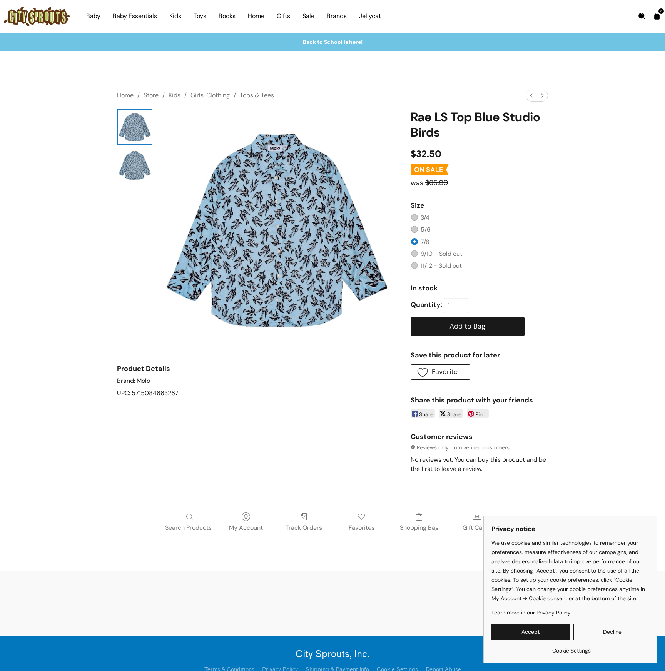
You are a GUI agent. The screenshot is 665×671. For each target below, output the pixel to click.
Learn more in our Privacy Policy (531, 612)
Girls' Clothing (210, 95)
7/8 (425, 242)
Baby (93, 16)
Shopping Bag (419, 528)
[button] (440, 372)
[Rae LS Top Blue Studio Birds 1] (134, 165)
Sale (308, 16)
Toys (200, 16)
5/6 (426, 229)
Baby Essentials (135, 16)
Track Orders (304, 528)
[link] (571, 647)
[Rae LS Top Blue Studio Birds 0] (134, 127)
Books (227, 16)
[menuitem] (531, 95)
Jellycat (370, 16)
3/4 (425, 218)
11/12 (441, 266)
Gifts (283, 16)
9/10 (441, 254)
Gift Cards (477, 528)
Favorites (361, 528)
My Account (246, 528)
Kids (175, 16)
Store (151, 95)
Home (256, 16)
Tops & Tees (257, 95)
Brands (337, 16)
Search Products (188, 528)
